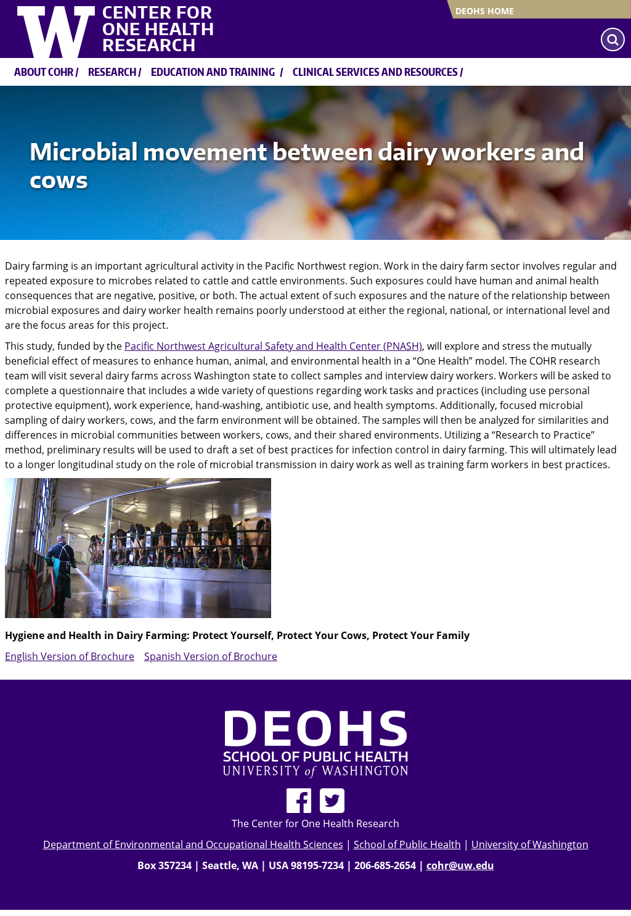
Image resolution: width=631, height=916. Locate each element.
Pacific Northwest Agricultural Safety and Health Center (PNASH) (273, 346)
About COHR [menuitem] (43, 71)
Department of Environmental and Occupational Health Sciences (193, 844)
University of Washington (529, 844)
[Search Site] (613, 39)
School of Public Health (407, 844)
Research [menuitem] (112, 71)
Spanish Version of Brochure (210, 656)
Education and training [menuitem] (213, 71)
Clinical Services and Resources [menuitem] (375, 71)
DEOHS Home (484, 11)
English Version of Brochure (69, 656)
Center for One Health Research (158, 28)
